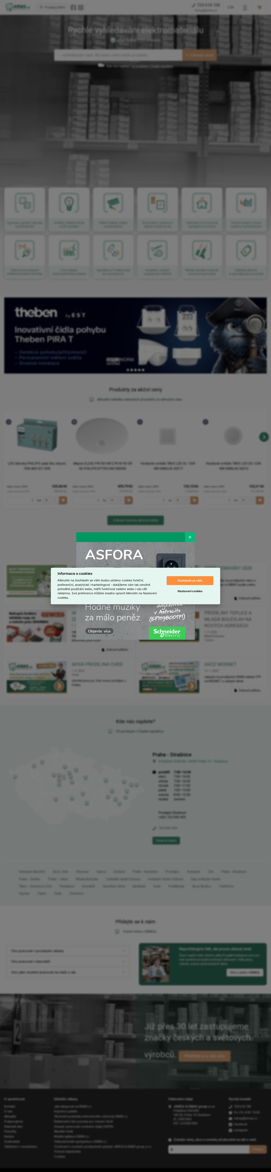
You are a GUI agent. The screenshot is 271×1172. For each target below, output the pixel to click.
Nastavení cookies (190, 591)
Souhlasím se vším (190, 580)
